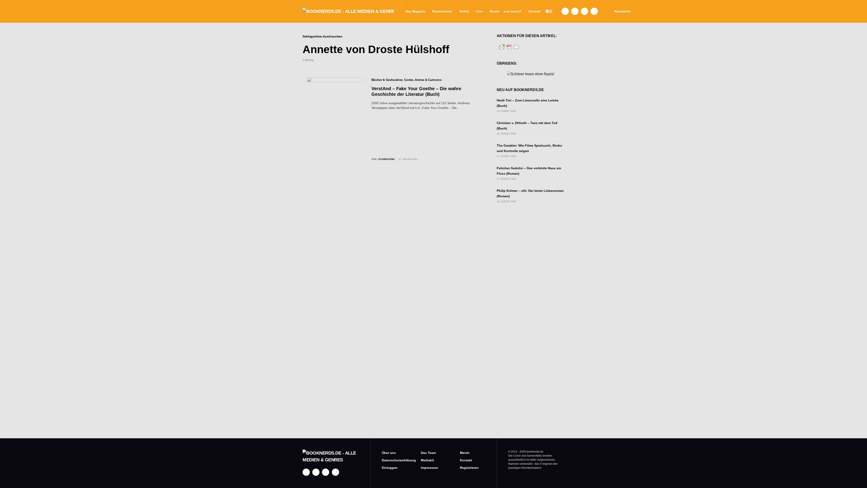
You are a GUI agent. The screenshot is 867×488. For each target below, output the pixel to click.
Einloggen (390, 467)
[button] (549, 11)
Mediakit (427, 460)
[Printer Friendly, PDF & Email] (509, 47)
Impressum (429, 467)
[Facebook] (565, 11)
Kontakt (466, 460)
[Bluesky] (594, 11)
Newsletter (622, 11)
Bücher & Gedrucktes (387, 80)
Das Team (428, 453)
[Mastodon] (584, 11)
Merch (464, 453)
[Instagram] (574, 11)
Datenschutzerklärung (394, 460)
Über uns (389, 453)
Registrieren (469, 467)
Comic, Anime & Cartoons (423, 80)
